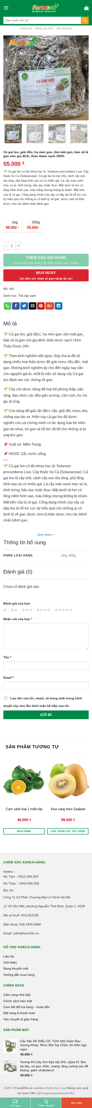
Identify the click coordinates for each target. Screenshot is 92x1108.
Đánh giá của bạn (16, 603)
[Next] (81, 77)
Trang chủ (26, 28)
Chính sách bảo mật (17, 1001)
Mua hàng (24, 831)
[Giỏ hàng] (86, 8)
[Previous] (11, 77)
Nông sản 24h (44, 28)
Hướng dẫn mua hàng (19, 974)
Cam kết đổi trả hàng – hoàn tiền (26, 1007)
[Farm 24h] (46, 7)
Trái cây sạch (64, 28)
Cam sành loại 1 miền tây (24, 809)
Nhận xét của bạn (17, 619)
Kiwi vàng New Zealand (68, 809)
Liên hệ (8, 956)
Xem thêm (45, 534)
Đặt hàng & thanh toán (19, 1013)
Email (8, 677)
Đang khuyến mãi (15, 968)
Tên (7, 657)
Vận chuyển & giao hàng (20, 1019)
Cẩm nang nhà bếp (17, 994)
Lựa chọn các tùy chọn (68, 831)
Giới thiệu (10, 962)
